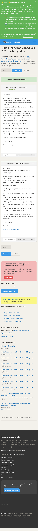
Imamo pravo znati (11, 42)
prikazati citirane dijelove (11, 229)
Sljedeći (11, 336)
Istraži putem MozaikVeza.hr (13, 321)
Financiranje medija (8, 346)
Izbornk (5, 70)
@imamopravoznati (6, 520)
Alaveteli (23, 450)
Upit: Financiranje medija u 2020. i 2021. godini (17, 352)
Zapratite (17, 70)
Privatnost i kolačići (7, 475)
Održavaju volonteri (7, 450)
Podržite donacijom (11, 490)
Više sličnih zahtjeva (6, 409)
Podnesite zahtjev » (9, 291)
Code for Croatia (14, 454)
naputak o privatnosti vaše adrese (21, 9)
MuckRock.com (28, 37)
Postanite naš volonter (8, 472)
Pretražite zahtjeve (7, 460)
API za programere (7, 477)
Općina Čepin (15, 59)
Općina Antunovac (6, 366)
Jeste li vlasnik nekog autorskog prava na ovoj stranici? (16, 417)
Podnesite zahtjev (7, 457)
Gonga (22, 454)
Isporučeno (11, 90)
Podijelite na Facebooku (11, 313)
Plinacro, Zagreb (5, 407)
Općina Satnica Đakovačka (8, 390)
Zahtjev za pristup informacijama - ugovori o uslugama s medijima (16, 394)
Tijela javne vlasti (6, 462)
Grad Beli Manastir (6, 354)
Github (2, 520)
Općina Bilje (4, 372)
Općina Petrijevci (6, 378)
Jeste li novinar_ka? (7, 465)
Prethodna (4, 336)
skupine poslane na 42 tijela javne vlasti (16, 60)
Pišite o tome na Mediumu (12, 316)
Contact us (25, 63)
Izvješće (31, 155)
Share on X (7, 310)
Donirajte (8, 277)
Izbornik (34, 42)
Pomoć (3, 467)
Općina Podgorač (6, 384)
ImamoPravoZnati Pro (10, 299)
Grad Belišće (4, 360)
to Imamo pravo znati (13, 318)
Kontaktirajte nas (7, 470)
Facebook (10, 520)
